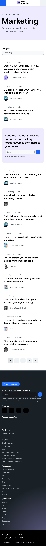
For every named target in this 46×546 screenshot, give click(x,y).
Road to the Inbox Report (11, 488)
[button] (43, 3)
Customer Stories (8, 470)
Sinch (4, 518)
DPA (21, 538)
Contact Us (6, 521)
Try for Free (6, 524)
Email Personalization (9, 455)
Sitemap (5, 494)
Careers (4, 505)
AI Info (4, 509)
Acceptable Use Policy (10, 538)
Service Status (7, 479)
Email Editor (6, 446)
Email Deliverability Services (12, 458)
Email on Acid (7, 515)
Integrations (6, 437)
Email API (5, 440)
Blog (3, 491)
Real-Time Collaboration (10, 452)
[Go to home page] (23, 3)
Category (5, 49)
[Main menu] (3, 3)
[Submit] (38, 152)
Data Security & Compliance (12, 462)
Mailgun (4, 512)
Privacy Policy (6, 535)
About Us (5, 502)
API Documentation (9, 476)
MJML (4, 449)
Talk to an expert (11, 384)
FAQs (3, 482)
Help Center (6, 473)
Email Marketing (7, 443)
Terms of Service (32, 535)
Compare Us (6, 485)
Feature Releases (8, 434)
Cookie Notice (19, 535)
